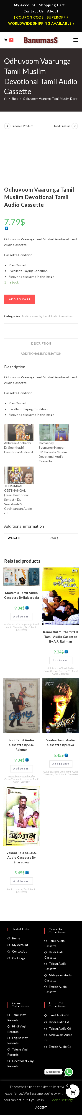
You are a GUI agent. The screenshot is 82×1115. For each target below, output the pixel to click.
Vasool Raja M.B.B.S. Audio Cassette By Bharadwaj (21, 857)
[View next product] (75, 126)
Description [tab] (41, 343)
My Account (25, 5)
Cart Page (18, 958)
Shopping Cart (52, 5)
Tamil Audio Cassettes (57, 316)
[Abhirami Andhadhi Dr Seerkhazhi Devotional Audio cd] (19, 432)
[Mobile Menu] (75, 40)
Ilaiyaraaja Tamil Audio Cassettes (22, 626)
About (53, 11)
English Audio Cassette (55, 989)
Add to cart (20, 299)
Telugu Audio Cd (60, 1028)
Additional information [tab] (41, 353)
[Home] (5, 98)
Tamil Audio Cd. (59, 1015)
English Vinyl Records (18, 1040)
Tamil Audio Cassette (54, 943)
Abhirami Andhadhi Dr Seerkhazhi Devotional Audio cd (18, 447)
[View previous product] (7, 126)
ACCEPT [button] (41, 1107)
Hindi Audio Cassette (54, 954)
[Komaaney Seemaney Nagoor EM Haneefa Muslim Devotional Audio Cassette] (54, 432)
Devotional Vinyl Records (21, 1063)
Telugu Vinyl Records (18, 1052)
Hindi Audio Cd (59, 1022)
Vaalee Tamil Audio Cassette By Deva (60, 742)
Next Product (62, 126)
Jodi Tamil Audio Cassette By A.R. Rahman (21, 744)
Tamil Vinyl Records (17, 1017)
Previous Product (22, 126)
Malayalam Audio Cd (58, 1037)
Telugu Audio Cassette (55, 966)
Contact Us (33, 11)
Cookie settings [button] (61, 1100)
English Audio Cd (60, 1046)
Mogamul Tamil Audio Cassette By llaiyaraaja (21, 595)
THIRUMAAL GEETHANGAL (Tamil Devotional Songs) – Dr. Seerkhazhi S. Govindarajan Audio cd (18, 499)
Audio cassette (31, 316)
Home (16, 938)
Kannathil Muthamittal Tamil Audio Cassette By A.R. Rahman (60, 636)
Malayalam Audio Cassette (58, 977)
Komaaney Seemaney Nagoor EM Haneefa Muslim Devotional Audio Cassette (53, 452)
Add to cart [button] (21, 616)
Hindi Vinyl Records (17, 1028)
